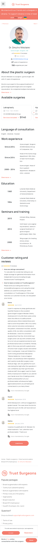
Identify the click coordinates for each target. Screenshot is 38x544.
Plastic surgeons (12, 459)
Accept (10, 533)
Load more (19, 443)
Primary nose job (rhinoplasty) (13, 494)
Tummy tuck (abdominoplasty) (13, 488)
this (16, 17)
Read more (28, 533)
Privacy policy (8, 523)
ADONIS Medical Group (20, 59)
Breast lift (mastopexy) (9, 462)
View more (5, 92)
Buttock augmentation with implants (15, 491)
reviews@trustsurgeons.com (14, 288)
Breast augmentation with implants (15, 485)
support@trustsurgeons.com (23, 515)
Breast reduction (9, 500)
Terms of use (7, 520)
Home (3, 459)
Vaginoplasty (7, 497)
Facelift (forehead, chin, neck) (13, 506)
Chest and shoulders (26, 459)
